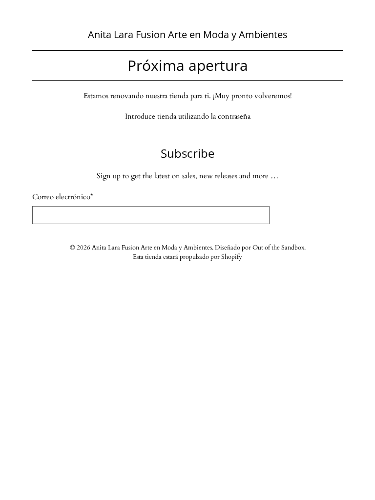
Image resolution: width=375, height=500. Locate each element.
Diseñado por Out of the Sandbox (259, 248)
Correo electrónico (62, 197)
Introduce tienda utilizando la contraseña (187, 116)
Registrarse (306, 216)
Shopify (231, 257)
